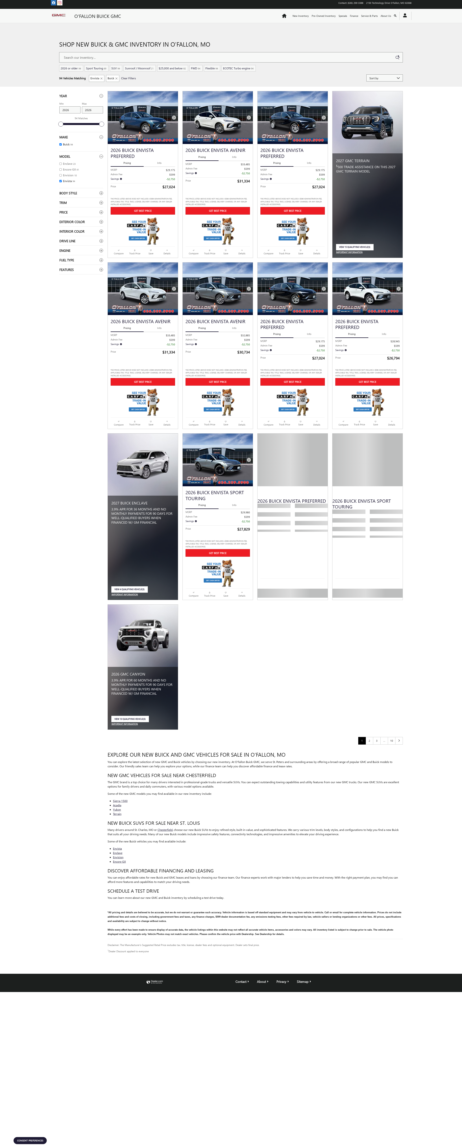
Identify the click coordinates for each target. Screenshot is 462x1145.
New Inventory (301, 16)
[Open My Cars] (404, 16)
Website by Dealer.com (155, 982)
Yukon (117, 809)
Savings (115, 178)
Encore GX (119, 861)
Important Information (350, 252)
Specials (343, 16)
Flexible (211, 68)
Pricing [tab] (127, 163)
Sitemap (303, 981)
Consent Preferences (30, 1140)
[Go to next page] (399, 741)
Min (61, 103)
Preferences (278, 1130)
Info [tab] (159, 163)
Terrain (117, 814)
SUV (115, 68)
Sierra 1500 (120, 801)
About (261, 981)
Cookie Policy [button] (214, 1130)
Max (84, 103)
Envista (94, 78)
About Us (386, 16)
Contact (241, 981)
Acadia (117, 805)
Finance (354, 16)
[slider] (60, 124)
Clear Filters (128, 78)
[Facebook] (53, 2)
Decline (309, 1130)
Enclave (117, 853)
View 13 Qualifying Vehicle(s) (130, 720)
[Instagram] (59, 2)
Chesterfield (165, 830)
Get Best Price (143, 210)
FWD (195, 68)
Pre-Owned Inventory (324, 16)
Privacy (281, 981)
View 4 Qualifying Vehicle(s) (129, 590)
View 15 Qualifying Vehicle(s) (354, 248)
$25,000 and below (172, 68)
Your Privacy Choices (229, 994)
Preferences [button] (138, 1134)
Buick (111, 78)
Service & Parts (369, 16)
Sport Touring (96, 68)
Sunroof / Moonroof (139, 68)
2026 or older (71, 68)
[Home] (60, 16)
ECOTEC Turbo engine (238, 68)
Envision (118, 857)
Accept (339, 1130)
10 (391, 740)
